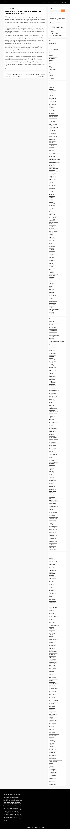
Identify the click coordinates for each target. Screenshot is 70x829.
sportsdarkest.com (52, 400)
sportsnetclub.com (52, 376)
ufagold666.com (52, 721)
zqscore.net (51, 466)
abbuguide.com (51, 605)
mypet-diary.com (52, 200)
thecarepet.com (52, 326)
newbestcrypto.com (52, 377)
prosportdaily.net (52, 709)
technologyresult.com (53, 607)
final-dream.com (52, 705)
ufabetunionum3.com (53, 662)
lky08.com (50, 186)
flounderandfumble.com (53, 683)
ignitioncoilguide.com (53, 778)
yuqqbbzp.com (51, 636)
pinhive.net (51, 290)
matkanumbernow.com (53, 124)
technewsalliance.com (53, 689)
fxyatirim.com (51, 604)
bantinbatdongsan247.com (54, 335)
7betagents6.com (52, 637)
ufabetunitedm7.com (53, 536)
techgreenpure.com (52, 614)
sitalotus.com (51, 458)
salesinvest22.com (52, 711)
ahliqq (50, 63)
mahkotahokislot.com (53, 437)
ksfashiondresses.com (53, 454)
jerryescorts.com (52, 423)
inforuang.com (51, 194)
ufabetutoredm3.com (53, 539)
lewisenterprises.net (52, 591)
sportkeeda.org (51, 478)
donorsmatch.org (52, 280)
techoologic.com (52, 732)
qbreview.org (51, 119)
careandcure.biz (52, 481)
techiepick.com (51, 726)
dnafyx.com (51, 596)
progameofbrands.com (53, 118)
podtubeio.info (51, 266)
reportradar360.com (52, 212)
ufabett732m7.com (52, 715)
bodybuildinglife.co (52, 445)
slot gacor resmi (18, 805)
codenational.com (52, 769)
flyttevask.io (51, 298)
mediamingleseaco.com (53, 229)
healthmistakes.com (52, 452)
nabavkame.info (52, 304)
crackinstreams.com (52, 640)
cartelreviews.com (52, 617)
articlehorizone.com (52, 634)
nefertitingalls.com (52, 576)
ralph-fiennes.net (52, 188)
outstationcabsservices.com (54, 744)
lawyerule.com (51, 228)
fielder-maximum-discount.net (54, 189)
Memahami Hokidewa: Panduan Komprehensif (55, 30)
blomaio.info (51, 263)
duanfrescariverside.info (53, 679)
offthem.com (51, 92)
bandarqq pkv (6, 799)
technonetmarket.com (53, 691)
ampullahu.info (51, 252)
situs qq (8, 809)
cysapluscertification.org (53, 274)
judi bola (16, 817)
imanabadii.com (52, 310)
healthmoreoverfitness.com (54, 127)
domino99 (12, 814)
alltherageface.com (52, 767)
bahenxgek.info (51, 338)
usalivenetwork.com (52, 344)
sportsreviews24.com (53, 431)
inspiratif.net (51, 89)
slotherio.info (51, 272)
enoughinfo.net (51, 289)
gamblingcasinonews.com (53, 115)
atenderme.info (51, 257)
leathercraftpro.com (52, 489)
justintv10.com (51, 226)
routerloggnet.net (52, 130)
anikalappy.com (51, 675)
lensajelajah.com (52, 582)
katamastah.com (52, 465)
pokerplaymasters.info (53, 332)
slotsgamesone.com (52, 133)
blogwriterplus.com (52, 327)
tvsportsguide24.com (53, 429)
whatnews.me (51, 703)
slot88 (5, 802)
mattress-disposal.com (53, 442)
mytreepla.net (51, 649)
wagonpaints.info (52, 697)
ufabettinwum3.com (52, 533)
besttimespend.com (52, 480)
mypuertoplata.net (52, 104)
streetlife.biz (51, 286)
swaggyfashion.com (52, 214)
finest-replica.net (52, 706)
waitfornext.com (52, 698)
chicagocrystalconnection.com (54, 309)
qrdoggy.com (51, 446)
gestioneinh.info (52, 708)
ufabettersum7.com (52, 530)
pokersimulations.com (53, 651)
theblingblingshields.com (53, 411)
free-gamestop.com (52, 353)
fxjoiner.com (51, 764)
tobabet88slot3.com (52, 520)
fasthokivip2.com (52, 384)
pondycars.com (51, 729)
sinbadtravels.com (52, 355)
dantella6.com (51, 131)
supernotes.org (51, 460)
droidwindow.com (52, 718)
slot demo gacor (52, 64)
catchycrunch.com (52, 573)
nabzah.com (51, 148)
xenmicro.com (51, 587)
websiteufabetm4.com (53, 672)
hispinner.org (51, 154)
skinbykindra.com (52, 766)
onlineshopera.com (52, 588)
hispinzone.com (52, 134)
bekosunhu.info (52, 260)
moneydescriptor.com (53, 396)
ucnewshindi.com (52, 347)
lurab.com (50, 776)
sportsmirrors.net (52, 417)
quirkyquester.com (52, 504)
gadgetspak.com (52, 642)
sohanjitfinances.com (53, 512)
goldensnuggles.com (52, 367)
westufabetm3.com (52, 546)
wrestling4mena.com (52, 173)
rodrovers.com (51, 628)
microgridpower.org (52, 491)
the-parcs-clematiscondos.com (54, 322)
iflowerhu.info (51, 307)
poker (50, 76)
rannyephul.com (52, 211)
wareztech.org (51, 358)
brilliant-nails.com (52, 220)
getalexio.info (51, 474)
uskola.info (51, 695)
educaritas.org (51, 581)
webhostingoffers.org (53, 608)
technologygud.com (52, 448)
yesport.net (51, 371)
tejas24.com (51, 235)
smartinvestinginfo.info (53, 688)
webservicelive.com (52, 784)
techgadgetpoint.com (53, 428)
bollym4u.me (51, 293)
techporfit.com (51, 95)
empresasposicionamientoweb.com (55, 760)
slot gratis (50, 66)
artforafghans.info (52, 240)
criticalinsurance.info (52, 156)
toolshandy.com (52, 206)
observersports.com (52, 385)
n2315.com (51, 182)
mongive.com (51, 150)
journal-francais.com (52, 225)
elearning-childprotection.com (54, 171)
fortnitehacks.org (52, 275)
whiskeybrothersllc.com (53, 547)
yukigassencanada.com (53, 633)
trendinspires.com (52, 209)
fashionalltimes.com (52, 755)
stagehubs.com (51, 556)
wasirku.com (51, 234)
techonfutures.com (52, 731)
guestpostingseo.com (53, 329)
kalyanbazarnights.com (53, 136)
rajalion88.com (51, 567)
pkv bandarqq (51, 78)
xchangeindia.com (52, 747)
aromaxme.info (51, 254)
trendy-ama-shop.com (53, 714)
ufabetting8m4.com (52, 660)
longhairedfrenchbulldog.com (54, 390)
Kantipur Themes (40, 827)
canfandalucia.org (52, 740)
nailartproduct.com (52, 620)
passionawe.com (52, 497)
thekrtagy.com (51, 746)
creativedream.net (52, 180)
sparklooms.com (52, 515)
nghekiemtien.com (52, 232)
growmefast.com (52, 436)
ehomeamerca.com (52, 611)
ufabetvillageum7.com (53, 666)
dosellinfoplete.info (52, 264)
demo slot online (52, 47)
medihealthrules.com (53, 735)
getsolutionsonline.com (53, 153)
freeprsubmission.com (53, 720)
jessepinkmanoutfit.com (53, 361)
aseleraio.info (51, 468)
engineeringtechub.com (53, 422)
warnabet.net (51, 292)
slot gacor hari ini (11, 805)
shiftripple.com (51, 507)
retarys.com (51, 364)
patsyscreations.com (52, 578)
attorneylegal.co (52, 425)
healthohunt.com (52, 685)
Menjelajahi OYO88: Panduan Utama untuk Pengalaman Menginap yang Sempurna (57, 19)
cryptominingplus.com (53, 387)
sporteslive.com (52, 410)
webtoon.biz (51, 402)
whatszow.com (51, 610)
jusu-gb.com (51, 324)
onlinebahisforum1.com (53, 562)
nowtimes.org (51, 281)
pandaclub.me (51, 296)
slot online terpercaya (53, 57)
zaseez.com (51, 572)
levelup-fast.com (52, 648)
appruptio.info (51, 313)
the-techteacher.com (52, 752)
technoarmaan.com (52, 758)
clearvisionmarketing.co (53, 700)
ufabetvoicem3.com (52, 668)
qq (49, 72)
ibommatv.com (51, 93)
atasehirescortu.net (52, 420)
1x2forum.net (51, 558)
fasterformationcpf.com (53, 365)
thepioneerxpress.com (53, 105)
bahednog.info (51, 336)
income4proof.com (52, 579)
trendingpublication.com (53, 526)
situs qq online (51, 50)
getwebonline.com (52, 183)
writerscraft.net (52, 170)
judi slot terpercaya (52, 43)
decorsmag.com (52, 113)
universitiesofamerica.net (53, 116)
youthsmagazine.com (53, 397)
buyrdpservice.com (52, 370)
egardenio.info (51, 471)
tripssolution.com (52, 630)
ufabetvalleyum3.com (53, 543)
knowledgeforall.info (52, 174)
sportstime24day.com (53, 408)
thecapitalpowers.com (53, 518)
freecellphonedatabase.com (54, 348)
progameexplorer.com (53, 770)
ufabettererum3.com (52, 527)
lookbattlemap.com (52, 368)
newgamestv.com (52, 414)
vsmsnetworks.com (52, 90)
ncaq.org (50, 585)
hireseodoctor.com (52, 645)
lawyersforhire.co (52, 391)
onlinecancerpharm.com (53, 439)
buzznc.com (51, 763)
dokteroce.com (51, 223)
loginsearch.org (51, 277)
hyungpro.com (51, 405)
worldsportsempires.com (53, 462)
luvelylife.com (51, 197)
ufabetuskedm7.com (52, 538)
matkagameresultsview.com (54, 151)
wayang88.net (51, 671)
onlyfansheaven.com (52, 185)
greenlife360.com (52, 99)
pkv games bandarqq (15, 809)
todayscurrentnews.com (53, 521)
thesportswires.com (52, 403)
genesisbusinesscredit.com (54, 193)
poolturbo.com (51, 237)
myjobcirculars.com (52, 125)
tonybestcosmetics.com (53, 761)
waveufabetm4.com (52, 669)
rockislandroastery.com (53, 772)
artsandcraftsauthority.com (54, 782)
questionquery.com (52, 217)
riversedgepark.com (52, 570)
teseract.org (51, 712)
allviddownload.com (52, 112)
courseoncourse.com (52, 333)
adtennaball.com (52, 147)
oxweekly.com (51, 202)
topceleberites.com (52, 659)
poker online (51, 53)
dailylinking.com (52, 594)
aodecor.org (51, 278)
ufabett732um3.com (52, 694)
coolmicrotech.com (52, 749)
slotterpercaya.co (52, 509)
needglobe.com (51, 494)
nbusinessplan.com (52, 98)
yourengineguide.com (53, 741)
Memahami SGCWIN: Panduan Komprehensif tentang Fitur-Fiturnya (56, 26)
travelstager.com (52, 208)
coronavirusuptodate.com (53, 639)
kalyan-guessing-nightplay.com (54, 159)
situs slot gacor (11, 800)
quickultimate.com (52, 503)
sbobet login (12, 817)
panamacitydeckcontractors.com (55, 203)
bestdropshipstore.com (53, 616)
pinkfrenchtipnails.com (53, 413)
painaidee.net (51, 399)
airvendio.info (51, 241)
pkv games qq (14, 812)
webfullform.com (52, 110)
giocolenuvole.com (52, 598)
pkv (49, 52)
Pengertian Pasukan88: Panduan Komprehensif (55, 23)
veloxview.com (51, 544)
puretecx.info (51, 244)
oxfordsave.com (52, 379)
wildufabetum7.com (52, 549)
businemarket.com (52, 393)
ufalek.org (50, 440)
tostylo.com (51, 373)
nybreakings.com (52, 743)
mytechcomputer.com (53, 779)
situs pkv (50, 46)
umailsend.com (51, 362)
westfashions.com (52, 205)
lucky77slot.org (51, 434)
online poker (8, 811)
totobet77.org (51, 524)
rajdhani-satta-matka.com (53, 168)
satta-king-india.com (52, 631)
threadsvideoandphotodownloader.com (56, 341)
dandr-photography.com (53, 222)
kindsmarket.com (52, 196)
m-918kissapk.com (52, 303)
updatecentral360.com (53, 463)
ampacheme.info (52, 251)
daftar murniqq (15, 808)
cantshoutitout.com (52, 101)
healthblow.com (52, 165)
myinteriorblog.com (52, 723)
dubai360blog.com (52, 432)
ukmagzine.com (51, 356)
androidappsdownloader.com (54, 162)
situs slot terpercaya (15, 797)
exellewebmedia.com (52, 351)
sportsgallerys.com (52, 416)
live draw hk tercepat (52, 69)
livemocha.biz (51, 284)
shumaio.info (51, 270)
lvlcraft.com (51, 624)
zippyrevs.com (51, 122)
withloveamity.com (52, 601)
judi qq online (51, 44)
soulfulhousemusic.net (53, 514)
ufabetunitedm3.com (53, 535)
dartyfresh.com (51, 590)
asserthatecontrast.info (53, 255)
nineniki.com (51, 142)
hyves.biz (50, 287)
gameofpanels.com (52, 160)
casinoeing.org (51, 283)
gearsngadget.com (52, 643)
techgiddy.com (51, 342)
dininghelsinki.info (52, 677)
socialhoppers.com (52, 179)
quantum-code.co (52, 701)
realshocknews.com (52, 449)
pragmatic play (17, 802)
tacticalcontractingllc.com (53, 517)
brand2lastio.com (52, 176)
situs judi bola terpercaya (53, 49)
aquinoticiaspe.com (52, 388)
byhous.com (51, 300)
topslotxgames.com (52, 128)
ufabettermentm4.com (53, 529)
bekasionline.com (52, 96)
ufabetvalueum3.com (53, 663)
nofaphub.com (51, 575)
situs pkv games (52, 58)
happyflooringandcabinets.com (54, 443)
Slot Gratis (54, 2)
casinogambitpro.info (53, 330)
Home (44, 2)
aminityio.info (51, 248)
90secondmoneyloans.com (54, 625)
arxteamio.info (51, 472)
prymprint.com (51, 477)
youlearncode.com (52, 602)
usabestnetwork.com (53, 359)
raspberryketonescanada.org (54, 734)
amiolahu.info (51, 249)
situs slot (8, 802)
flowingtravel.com (52, 141)
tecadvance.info (52, 246)
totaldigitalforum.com (53, 756)
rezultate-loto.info (52, 654)
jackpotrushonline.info (53, 345)
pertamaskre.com (52, 339)
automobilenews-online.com (54, 753)
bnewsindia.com (52, 724)
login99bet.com (52, 559)
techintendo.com (52, 613)
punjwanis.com (51, 321)
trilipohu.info (51, 312)
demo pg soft (11, 799)
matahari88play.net (52, 394)
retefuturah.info (52, 686)
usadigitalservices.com (53, 177)
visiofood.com (51, 717)
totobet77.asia (51, 523)
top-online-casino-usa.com (54, 137)
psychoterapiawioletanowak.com (55, 501)
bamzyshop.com (52, 727)
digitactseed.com (52, 622)
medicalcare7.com (52, 145)
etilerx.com (51, 680)
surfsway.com (51, 619)
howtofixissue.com (52, 107)
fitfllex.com (51, 191)
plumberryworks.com (53, 500)
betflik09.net (51, 584)
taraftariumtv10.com (52, 215)
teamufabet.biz (51, 108)
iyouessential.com (52, 599)
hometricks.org (51, 488)
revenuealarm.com (52, 775)
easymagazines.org (52, 484)
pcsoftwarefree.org (52, 593)
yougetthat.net (51, 374)
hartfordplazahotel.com (53, 301)
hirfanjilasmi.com (52, 486)
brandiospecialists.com (53, 144)
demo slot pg (51, 70)
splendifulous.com (52, 656)
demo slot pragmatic (7, 803)
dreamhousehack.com (53, 750)
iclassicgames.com (52, 381)
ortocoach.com (51, 495)
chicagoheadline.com (52, 564)
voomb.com (51, 426)
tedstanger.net (51, 692)
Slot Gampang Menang (62, 2)
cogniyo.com (51, 483)
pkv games (51, 55)
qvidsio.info (51, 269)
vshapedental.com (52, 738)
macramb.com (51, 199)
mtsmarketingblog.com (53, 231)
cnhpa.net (50, 457)
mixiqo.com (51, 492)
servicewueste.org (52, 121)
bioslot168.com (52, 781)
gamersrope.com (52, 350)
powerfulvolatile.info (52, 267)
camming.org (51, 565)
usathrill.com (51, 737)
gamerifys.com (51, 87)
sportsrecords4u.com (53, 657)
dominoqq (51, 60)
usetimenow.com (52, 163)
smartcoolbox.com (52, 510)
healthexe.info (51, 243)
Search (50, 8)
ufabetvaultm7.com (52, 665)
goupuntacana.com (52, 568)
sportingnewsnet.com (53, 407)
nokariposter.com (52, 157)
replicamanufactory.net (53, 653)
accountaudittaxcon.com (53, 475)
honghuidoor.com (52, 139)
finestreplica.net (52, 682)
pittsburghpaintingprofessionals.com (56, 498)
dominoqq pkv (8, 795)
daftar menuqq (9, 808)
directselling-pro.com (53, 773)
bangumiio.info (51, 258)
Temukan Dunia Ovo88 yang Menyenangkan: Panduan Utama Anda (56, 34)
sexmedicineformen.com (53, 506)
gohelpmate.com (52, 167)
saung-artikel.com (52, 382)
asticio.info (51, 469)
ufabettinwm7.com (52, 532)
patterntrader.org (52, 455)
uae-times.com (51, 86)
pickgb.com (51, 451)
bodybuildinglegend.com (53, 219)
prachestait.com (52, 238)
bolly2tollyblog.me (52, 295)
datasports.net (51, 419)
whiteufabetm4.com (52, 674)
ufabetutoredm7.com (53, 541)
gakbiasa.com (51, 306)
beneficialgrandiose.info (53, 261)
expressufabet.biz (52, 102)
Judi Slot (48, 2)
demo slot (50, 67)
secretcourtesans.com (53, 561)
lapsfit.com (51, 646)
